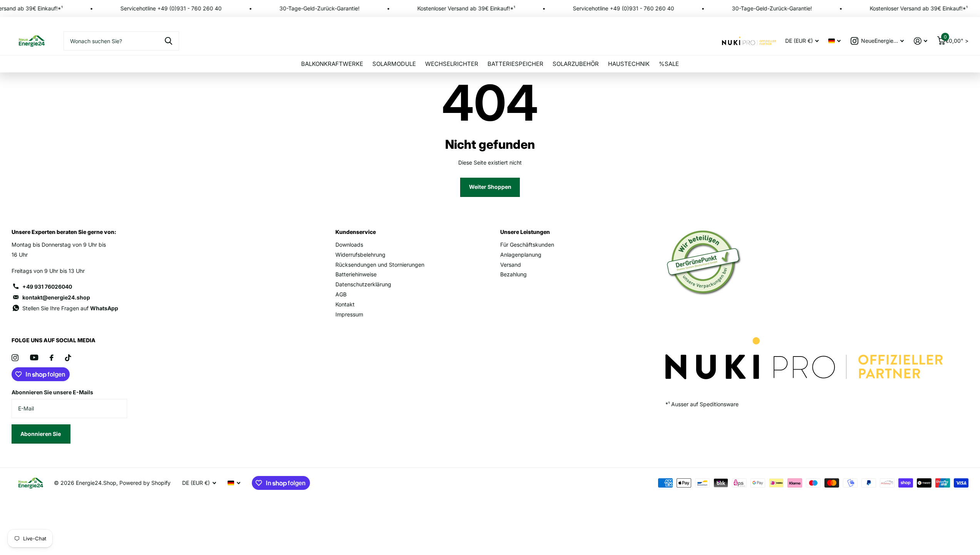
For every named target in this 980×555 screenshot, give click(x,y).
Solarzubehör (576, 63)
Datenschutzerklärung (363, 284)
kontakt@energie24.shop (56, 297)
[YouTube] (34, 357)
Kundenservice (355, 232)
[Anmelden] (920, 41)
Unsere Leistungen (525, 232)
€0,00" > (956, 39)
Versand (510, 264)
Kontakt (345, 304)
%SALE (669, 63)
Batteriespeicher (515, 63)
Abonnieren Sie (41, 434)
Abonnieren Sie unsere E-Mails (52, 392)
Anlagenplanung (520, 254)
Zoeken (168, 40)
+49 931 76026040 (47, 286)
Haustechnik (629, 63)
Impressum (349, 314)
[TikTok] (68, 357)
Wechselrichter (451, 63)
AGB (341, 294)
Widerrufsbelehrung (360, 254)
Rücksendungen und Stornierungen (379, 264)
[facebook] (52, 358)
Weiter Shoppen (490, 186)
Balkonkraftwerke (332, 63)
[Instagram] (15, 357)
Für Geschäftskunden (527, 244)
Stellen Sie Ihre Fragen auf (70, 308)
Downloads (349, 244)
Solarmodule (394, 63)
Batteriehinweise (356, 274)
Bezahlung (513, 274)
